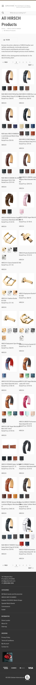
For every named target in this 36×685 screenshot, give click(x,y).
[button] (9, 40)
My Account (5, 643)
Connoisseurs (6, 606)
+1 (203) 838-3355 (8, 583)
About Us (4, 623)
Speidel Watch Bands (8, 603)
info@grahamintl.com (8, 581)
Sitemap (4, 626)
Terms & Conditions (8, 640)
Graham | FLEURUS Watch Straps (12, 600)
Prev (6, 62)
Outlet (3, 609)
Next (30, 65)
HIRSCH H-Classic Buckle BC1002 (11, 263)
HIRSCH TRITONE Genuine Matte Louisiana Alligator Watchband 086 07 (12, 504)
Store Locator (6, 620)
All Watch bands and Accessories (12, 594)
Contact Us (5, 647)
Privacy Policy (6, 637)
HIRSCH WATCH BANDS (9, 597)
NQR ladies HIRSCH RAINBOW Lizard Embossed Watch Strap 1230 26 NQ (10, 136)
